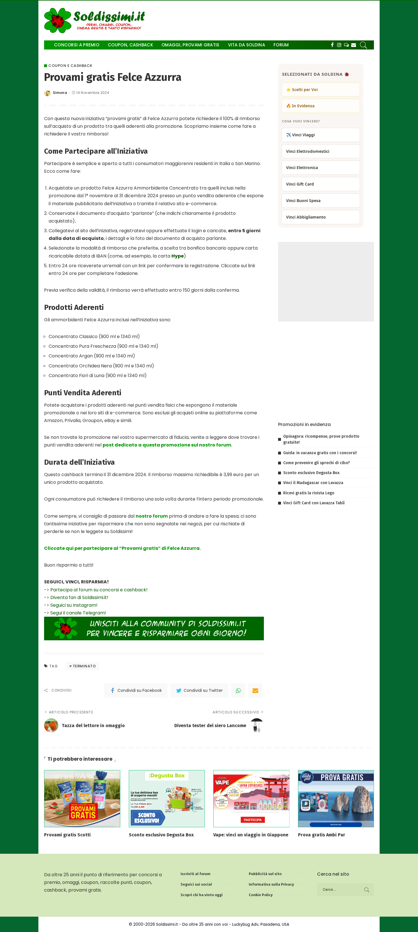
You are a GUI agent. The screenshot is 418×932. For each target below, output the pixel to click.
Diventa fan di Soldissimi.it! (79, 597)
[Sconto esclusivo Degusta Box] (167, 798)
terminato (84, 666)
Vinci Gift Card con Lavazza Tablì (314, 503)
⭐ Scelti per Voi (302, 89)
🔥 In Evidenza (300, 105)
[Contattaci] (353, 45)
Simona (60, 92)
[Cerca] (363, 45)
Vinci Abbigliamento (306, 217)
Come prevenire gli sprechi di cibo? (316, 462)
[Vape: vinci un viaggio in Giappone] (251, 798)
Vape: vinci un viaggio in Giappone (250, 835)
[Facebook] (332, 45)
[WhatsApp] (238, 690)
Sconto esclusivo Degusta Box (311, 472)
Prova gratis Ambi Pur (321, 835)
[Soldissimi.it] (96, 20)
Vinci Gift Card (300, 184)
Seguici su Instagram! (74, 605)
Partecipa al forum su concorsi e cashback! (99, 590)
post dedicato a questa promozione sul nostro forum (167, 445)
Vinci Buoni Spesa (303, 200)
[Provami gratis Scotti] (82, 798)
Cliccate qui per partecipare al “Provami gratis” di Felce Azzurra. (122, 548)
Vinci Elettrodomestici (307, 151)
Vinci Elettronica (302, 167)
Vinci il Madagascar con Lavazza (313, 482)
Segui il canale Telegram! (78, 613)
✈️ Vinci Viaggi (300, 134)
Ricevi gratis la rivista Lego (308, 493)
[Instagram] (339, 45)
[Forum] (346, 45)
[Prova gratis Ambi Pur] (336, 798)
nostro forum (152, 516)
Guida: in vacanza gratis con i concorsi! (320, 452)
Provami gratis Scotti (67, 835)
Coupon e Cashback (70, 65)
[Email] (255, 690)
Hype (177, 256)
